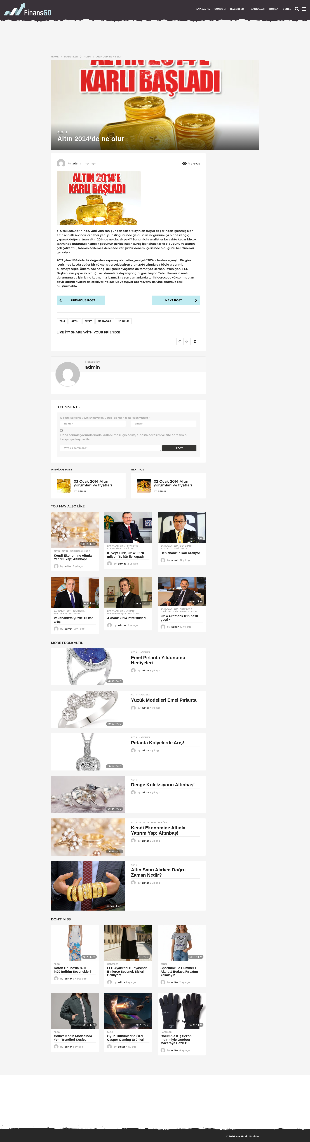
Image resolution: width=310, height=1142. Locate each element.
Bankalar (258, 9)
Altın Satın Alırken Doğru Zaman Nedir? (158, 872)
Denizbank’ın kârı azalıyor (180, 553)
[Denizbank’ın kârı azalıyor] (182, 527)
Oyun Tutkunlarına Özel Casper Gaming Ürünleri (125, 1037)
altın (75, 321)
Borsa (273, 9)
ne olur (123, 321)
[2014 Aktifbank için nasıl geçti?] (182, 591)
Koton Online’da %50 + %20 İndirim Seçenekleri (73, 969)
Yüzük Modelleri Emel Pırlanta (163, 700)
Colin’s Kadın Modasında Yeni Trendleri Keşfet (73, 1037)
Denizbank (186, 546)
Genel (287, 9)
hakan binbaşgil (116, 613)
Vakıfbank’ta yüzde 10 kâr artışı (73, 619)
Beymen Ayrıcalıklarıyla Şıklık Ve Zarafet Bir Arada (284, 1116)
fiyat (88, 321)
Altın (62, 132)
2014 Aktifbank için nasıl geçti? (179, 617)
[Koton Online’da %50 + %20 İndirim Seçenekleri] (75, 943)
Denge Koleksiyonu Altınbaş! (163, 784)
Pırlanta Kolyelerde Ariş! (157, 742)
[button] (297, 9)
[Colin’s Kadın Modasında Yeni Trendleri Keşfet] (75, 1011)
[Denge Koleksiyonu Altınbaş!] (88, 794)
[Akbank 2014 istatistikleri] (128, 592)
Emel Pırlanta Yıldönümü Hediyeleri (158, 660)
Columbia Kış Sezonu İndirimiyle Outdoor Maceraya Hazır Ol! (177, 1039)
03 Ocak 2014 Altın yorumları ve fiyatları (93, 483)
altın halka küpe (80, 551)
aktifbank (186, 609)
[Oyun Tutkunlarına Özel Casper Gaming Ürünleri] (128, 1011)
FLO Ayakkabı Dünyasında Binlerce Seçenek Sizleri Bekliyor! (127, 971)
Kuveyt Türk (114, 548)
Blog (57, 964)
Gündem (220, 9)
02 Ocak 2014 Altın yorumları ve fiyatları (173, 483)
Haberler (237, 9)
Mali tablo (129, 548)
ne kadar (104, 321)
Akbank (130, 611)
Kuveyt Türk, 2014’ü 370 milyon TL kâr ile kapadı (125, 554)
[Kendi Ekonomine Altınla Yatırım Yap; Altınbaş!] (75, 530)
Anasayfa (203, 9)
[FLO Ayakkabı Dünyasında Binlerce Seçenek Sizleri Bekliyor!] (128, 943)
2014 (62, 321)
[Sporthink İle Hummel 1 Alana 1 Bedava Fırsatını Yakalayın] (182, 943)
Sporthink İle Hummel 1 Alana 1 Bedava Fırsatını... (140, 1115)
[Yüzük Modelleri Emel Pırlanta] (88, 709)
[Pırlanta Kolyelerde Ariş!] (88, 751)
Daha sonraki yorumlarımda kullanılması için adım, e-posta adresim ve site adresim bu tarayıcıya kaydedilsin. (124, 437)
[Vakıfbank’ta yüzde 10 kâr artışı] (75, 592)
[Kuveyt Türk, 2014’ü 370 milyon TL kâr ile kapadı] (128, 527)
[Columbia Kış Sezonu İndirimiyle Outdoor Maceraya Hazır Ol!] (182, 1011)
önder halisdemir (186, 612)
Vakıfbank (75, 613)
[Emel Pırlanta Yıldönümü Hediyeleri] (88, 666)
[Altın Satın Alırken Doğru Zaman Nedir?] (88, 886)
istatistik (132, 546)
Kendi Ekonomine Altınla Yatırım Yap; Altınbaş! (73, 557)
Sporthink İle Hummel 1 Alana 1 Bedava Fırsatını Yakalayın (179, 971)
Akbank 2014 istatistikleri (126, 618)
